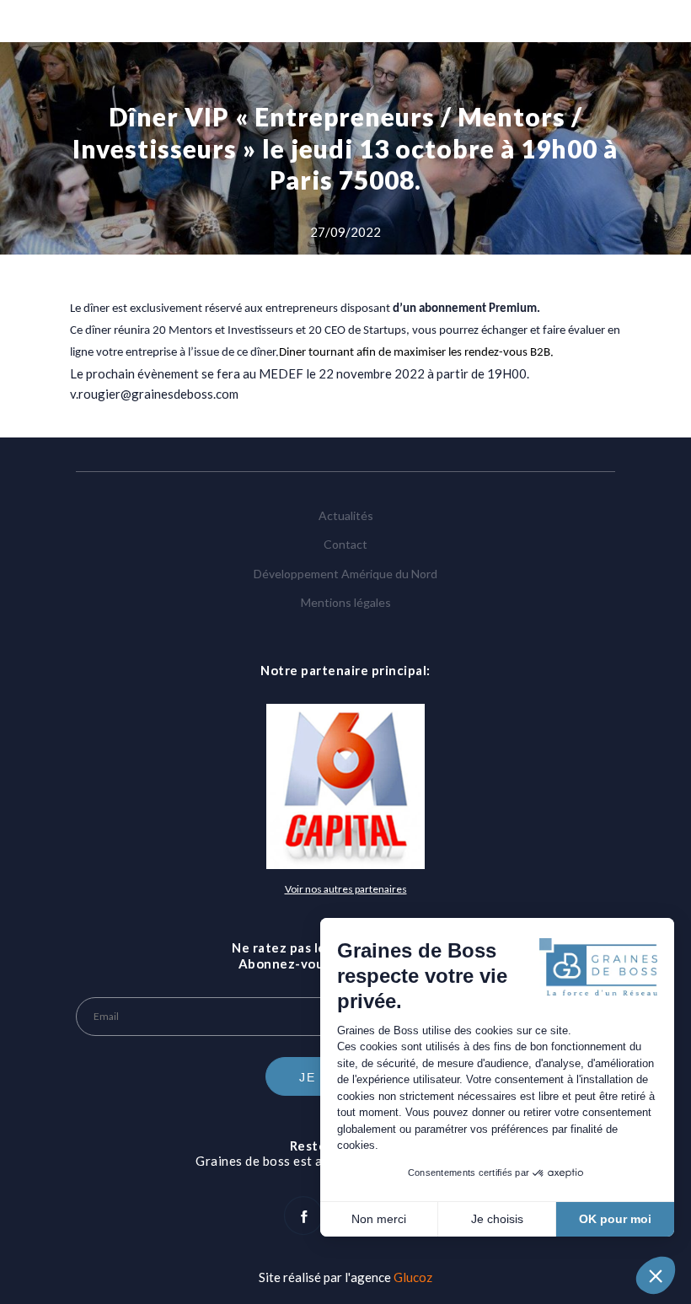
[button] (655, 1275)
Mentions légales (346, 602)
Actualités (346, 515)
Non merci (378, 1219)
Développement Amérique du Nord (345, 573)
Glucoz (413, 1277)
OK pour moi (615, 1219)
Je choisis (497, 1219)
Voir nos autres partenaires (346, 889)
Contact (345, 544)
